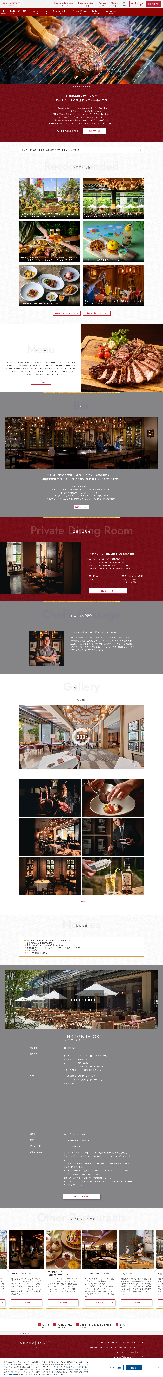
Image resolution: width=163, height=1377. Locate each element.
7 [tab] (85, 86)
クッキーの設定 (115, 1368)
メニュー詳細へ (39, 382)
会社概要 (131, 1352)
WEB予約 (155, 4)
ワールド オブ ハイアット (120, 1342)
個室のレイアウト (108, 591)
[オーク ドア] (13, 12)
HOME (22, 1333)
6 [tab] (83, 86)
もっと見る (80, 901)
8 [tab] (87, 86)
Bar (45, 12)
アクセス (140, 1352)
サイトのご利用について (122, 1357)
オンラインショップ (138, 4)
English (124, 5)
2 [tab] (75, 86)
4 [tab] (79, 86)
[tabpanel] (81, 42)
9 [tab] (89, 86)
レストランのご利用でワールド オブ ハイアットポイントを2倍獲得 (52, 150)
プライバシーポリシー (118, 1352)
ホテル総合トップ (102, 1342)
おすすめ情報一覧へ (95, 313)
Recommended (59, 12)
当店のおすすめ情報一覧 (65, 313)
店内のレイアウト (81, 1196)
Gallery (96, 12)
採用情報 (93, 1347)
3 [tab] (77, 86)
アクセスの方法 (70, 1083)
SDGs (106, 1347)
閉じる (133, 1368)
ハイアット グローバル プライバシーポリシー (126, 1347)
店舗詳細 (26, 1302)
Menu (35, 12)
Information (110, 12)
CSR (100, 1347)
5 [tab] (81, 86)
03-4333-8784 (69, 130)
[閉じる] (159, 1367)
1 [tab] (73, 86)
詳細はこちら (80, 507)
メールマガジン (137, 1342)
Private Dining (80, 12)
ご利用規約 (56, 1372)
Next (155, 1268)
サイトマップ (138, 1357)
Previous (7, 1268)
